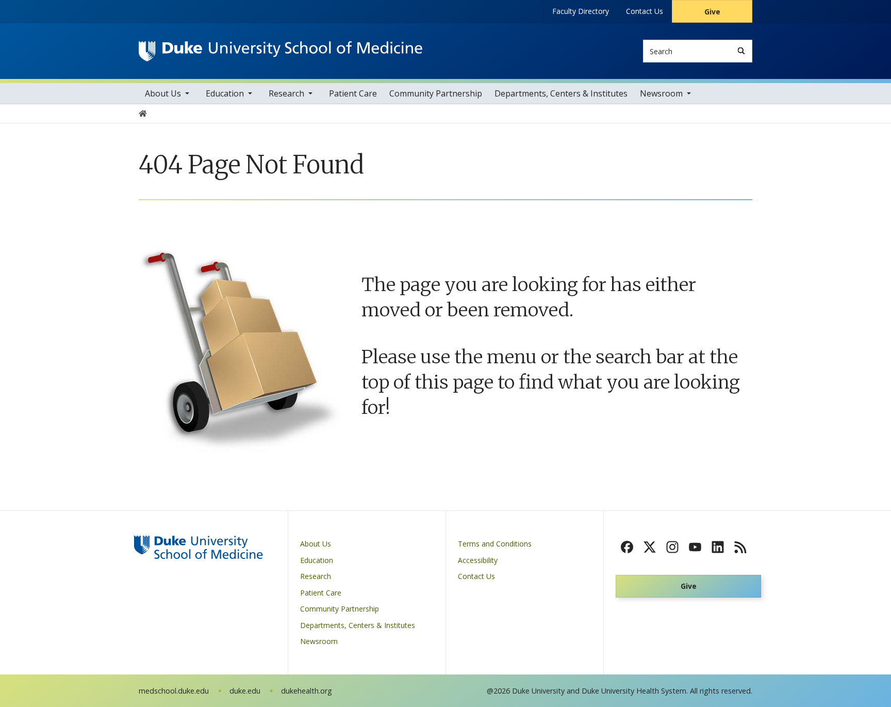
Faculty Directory (580, 11)
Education (225, 93)
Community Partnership (435, 93)
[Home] (280, 51)
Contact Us (644, 11)
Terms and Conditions (495, 544)
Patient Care (353, 93)
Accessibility (478, 560)
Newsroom (661, 93)
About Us (163, 93)
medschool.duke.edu (174, 691)
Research (286, 93)
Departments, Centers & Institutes (561, 93)
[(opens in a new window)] (627, 547)
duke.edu (244, 691)
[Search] (741, 51)
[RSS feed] (740, 547)
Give (712, 12)
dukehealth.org (306, 691)
